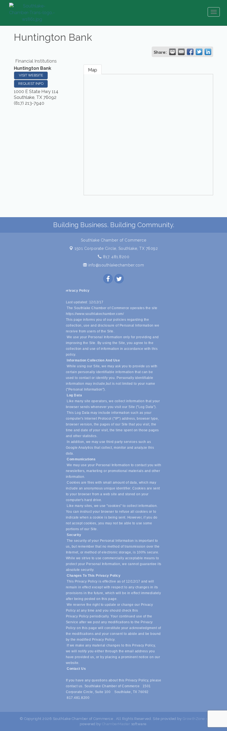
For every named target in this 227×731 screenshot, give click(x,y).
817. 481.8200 (115, 257)
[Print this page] (172, 51)
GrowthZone (194, 719)
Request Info (30, 83)
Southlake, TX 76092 (116, 248)
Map (92, 70)
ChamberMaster (116, 724)
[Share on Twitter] (199, 51)
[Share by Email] (181, 51)
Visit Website (31, 75)
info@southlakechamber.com (115, 265)
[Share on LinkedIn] (208, 51)
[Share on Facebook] (190, 51)
